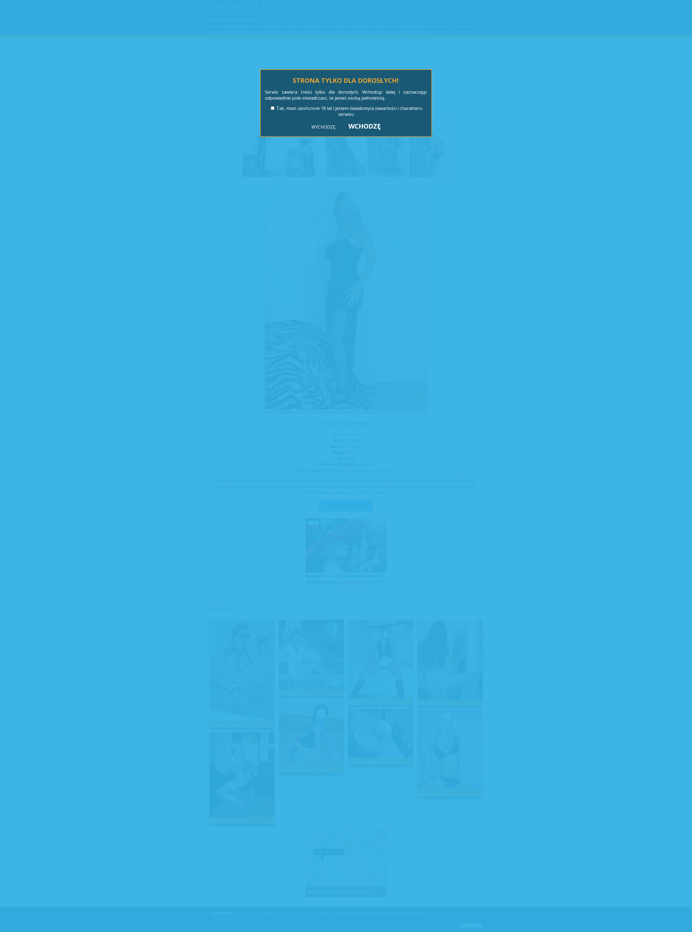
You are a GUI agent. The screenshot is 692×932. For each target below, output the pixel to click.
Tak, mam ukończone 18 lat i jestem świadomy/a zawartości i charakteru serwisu (349, 111)
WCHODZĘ (364, 126)
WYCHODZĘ (323, 127)
